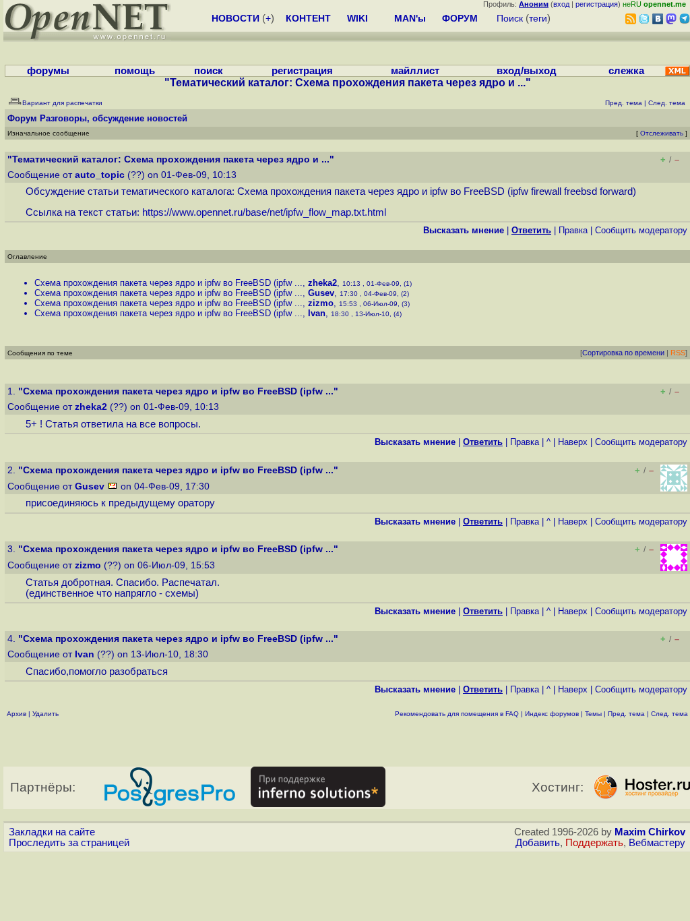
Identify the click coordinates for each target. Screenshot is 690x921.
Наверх (573, 442)
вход (561, 4)
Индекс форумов (552, 713)
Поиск (510, 18)
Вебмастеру (657, 842)
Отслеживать (661, 133)
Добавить (537, 842)
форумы (48, 70)
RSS (677, 353)
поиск (208, 70)
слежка (626, 70)
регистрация (596, 4)
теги (538, 18)
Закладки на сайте (52, 832)
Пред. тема (626, 713)
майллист (415, 70)
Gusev (321, 293)
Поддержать (594, 842)
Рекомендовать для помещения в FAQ (457, 713)
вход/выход (527, 70)
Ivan (316, 313)
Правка (573, 230)
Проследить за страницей (69, 842)
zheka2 (322, 283)
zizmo (321, 303)
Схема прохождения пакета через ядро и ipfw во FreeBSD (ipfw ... (168, 283)
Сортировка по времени (623, 353)
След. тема (669, 713)
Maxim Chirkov (650, 832)
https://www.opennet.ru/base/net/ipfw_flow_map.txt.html (264, 212)
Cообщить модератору (641, 230)
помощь (135, 70)
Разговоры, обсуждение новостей (113, 118)
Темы (593, 713)
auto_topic (100, 175)
